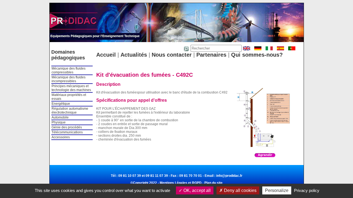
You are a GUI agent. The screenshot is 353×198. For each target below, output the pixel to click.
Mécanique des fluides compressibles (68, 70)
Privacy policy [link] (306, 190)
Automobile (60, 117)
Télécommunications (67, 132)
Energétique (61, 104)
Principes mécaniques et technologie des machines (71, 88)
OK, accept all (196, 190)
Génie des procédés (67, 127)
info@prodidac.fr (229, 176)
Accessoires (61, 137)
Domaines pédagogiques (68, 55)
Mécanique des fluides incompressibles (68, 79)
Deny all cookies (239, 190)
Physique (59, 122)
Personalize (276, 190)
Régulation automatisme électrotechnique (70, 110)
